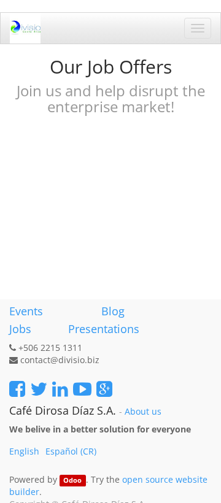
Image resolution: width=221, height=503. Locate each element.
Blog (113, 311)
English (24, 451)
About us (143, 411)
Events (26, 311)
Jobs (20, 328)
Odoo (72, 480)
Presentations (102, 328)
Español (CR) (70, 451)
